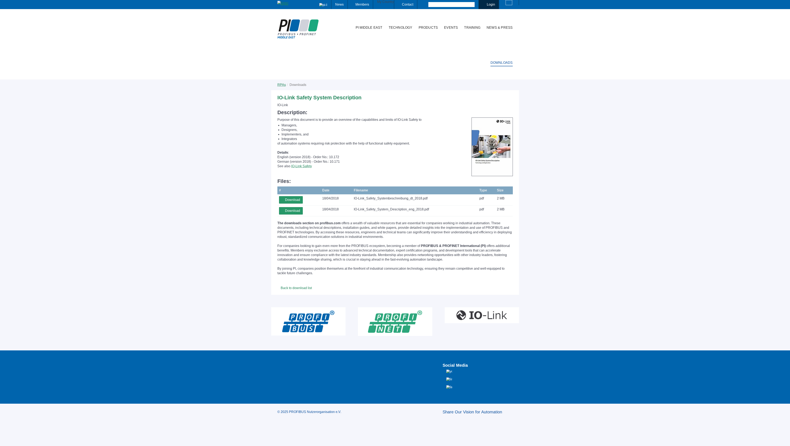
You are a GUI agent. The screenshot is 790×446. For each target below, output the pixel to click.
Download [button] (292, 200)
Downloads (502, 62)
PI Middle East (369, 27)
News (339, 4)
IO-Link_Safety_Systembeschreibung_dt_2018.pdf (391, 198)
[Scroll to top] (784, 439)
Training (472, 27)
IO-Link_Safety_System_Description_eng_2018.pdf (391, 209)
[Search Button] (424, 4)
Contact (407, 4)
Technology (400, 27)
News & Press (500, 27)
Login (491, 4)
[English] (509, 2)
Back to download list (296, 288)
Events (451, 27)
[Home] (348, 19)
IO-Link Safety (301, 166)
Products (428, 27)
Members (362, 4)
